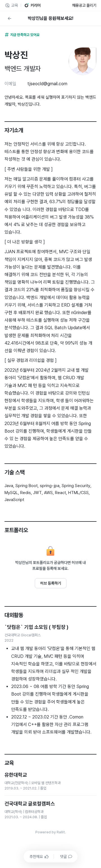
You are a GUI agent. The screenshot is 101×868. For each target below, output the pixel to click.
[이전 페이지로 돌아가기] (9, 18)
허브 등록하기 (50, 583)
